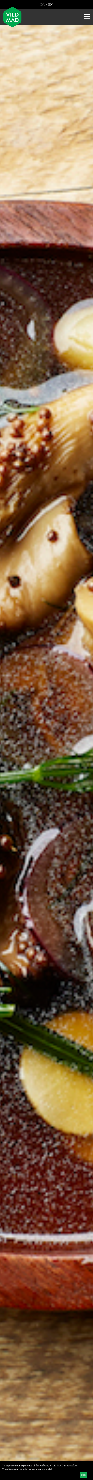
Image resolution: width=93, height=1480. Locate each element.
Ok (83, 1475)
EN (50, 4)
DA (43, 4)
